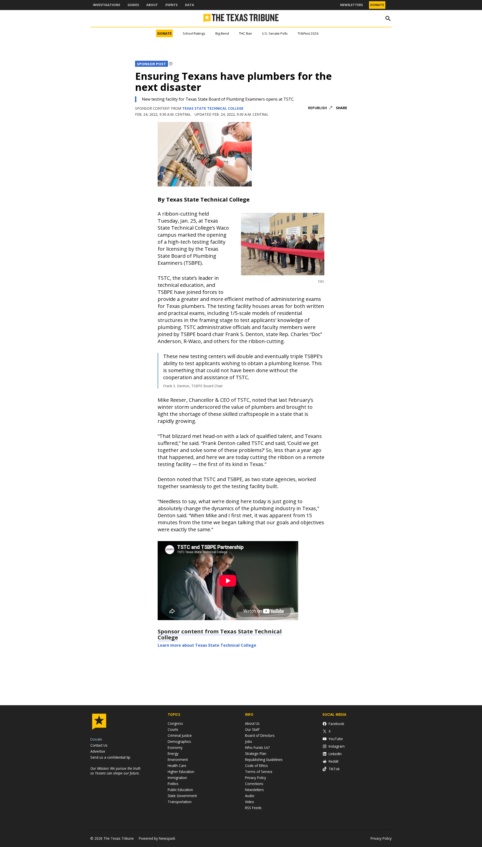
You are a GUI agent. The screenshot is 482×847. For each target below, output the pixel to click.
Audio (249, 795)
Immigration (177, 777)
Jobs (248, 741)
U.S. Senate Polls (275, 33)
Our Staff (252, 729)
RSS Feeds (253, 807)
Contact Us (98, 745)
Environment (178, 759)
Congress (175, 723)
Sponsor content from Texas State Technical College (220, 634)
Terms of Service (258, 771)
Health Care (177, 765)
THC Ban (245, 33)
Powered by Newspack (157, 838)
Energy (173, 753)
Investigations (106, 5)
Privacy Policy (255, 777)
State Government (182, 795)
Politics (173, 783)
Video (249, 801)
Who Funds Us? (257, 747)
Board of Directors (260, 735)
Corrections (254, 783)
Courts (173, 729)
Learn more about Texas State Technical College (207, 645)
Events (171, 5)
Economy (175, 747)
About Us (252, 723)
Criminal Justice (180, 735)
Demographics (179, 741)
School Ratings (194, 33)
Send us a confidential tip (110, 757)
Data (189, 5)
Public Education (180, 789)
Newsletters (351, 5)
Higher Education (181, 771)
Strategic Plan (255, 753)
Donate (377, 5)
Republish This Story (320, 108)
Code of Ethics (256, 765)
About (152, 5)
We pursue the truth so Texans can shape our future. (115, 770)
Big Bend (222, 33)
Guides (133, 5)
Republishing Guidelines (264, 759)
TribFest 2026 (308, 33)
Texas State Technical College (213, 108)
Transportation (180, 801)
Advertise (97, 751)
